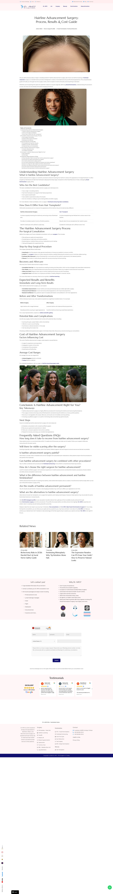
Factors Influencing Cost (28, 149)
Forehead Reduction (72, 28)
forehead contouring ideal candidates (58, 201)
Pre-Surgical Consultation (28, 137)
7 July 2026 (49, 550)
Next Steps (25, 154)
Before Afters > (2, 888)
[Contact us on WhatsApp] (110, 887)
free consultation (54, 507)
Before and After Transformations (30, 144)
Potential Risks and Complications (30, 146)
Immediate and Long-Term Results (30, 143)
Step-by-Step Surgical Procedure (30, 138)
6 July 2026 (74, 550)
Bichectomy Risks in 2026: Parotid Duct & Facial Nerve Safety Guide (31, 555)
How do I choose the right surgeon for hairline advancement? (36, 163)
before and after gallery (46, 312)
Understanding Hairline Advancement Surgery (32, 129)
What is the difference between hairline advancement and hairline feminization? (41, 165)
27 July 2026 (24, 550)
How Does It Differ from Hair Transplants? (32, 134)
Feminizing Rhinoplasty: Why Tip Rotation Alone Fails (56, 555)
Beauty (65, 6)
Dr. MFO (45, 6)
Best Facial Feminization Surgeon (76, 507)
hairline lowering (54, 276)
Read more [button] (43, 694)
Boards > (2, 868)
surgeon (55, 234)
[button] (46, 6)
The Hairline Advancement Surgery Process (31, 135)
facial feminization (71, 84)
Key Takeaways (26, 153)
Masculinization (85, 6)
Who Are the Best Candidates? (29, 132)
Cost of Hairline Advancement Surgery (30, 147)
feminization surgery (28, 502)
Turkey (24, 360)
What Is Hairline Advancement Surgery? (31, 131)
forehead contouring (49, 463)
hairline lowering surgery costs (50, 363)
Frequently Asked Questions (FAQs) (29, 156)
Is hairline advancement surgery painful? (32, 160)
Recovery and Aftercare (28, 140)
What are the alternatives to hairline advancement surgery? (36, 168)
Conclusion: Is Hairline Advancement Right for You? (33, 152)
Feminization (74, 6)
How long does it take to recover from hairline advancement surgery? (38, 158)
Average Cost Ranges (28, 150)
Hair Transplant (63, 211)
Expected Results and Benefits (28, 141)
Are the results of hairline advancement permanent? (34, 166)
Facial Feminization (62, 28)
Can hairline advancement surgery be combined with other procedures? (39, 162)
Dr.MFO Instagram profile (29, 500)
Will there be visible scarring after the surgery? (33, 159)
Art (51, 6)
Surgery (58, 6)
